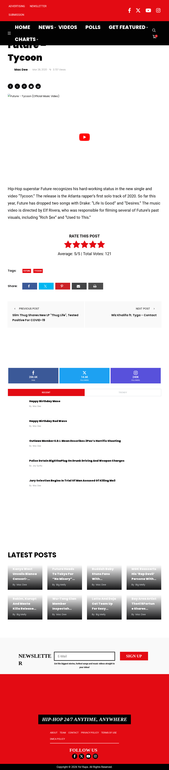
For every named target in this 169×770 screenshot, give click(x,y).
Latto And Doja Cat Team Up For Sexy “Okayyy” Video (104, 609)
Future (26, 271)
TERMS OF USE (109, 732)
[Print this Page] (38, 86)
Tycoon (38, 271)
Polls (93, 27)
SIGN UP (134, 656)
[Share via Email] (31, 86)
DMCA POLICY (57, 739)
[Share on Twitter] (17, 86)
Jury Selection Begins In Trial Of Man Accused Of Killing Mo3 (72, 480)
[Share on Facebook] (10, 86)
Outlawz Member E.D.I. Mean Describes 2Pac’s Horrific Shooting (75, 441)
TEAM (63, 732)
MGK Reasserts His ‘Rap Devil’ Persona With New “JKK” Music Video (144, 579)
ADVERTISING (17, 6)
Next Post (143, 309)
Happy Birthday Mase (44, 401)
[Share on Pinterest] (24, 86)
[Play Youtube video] (84, 137)
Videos (67, 27)
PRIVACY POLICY (90, 732)
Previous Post (29, 309)
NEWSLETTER (38, 6)
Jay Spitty (37, 465)
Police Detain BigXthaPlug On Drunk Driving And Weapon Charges (76, 461)
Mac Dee (37, 406)
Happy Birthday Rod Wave (48, 421)
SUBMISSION (16, 14)
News (45, 27)
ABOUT (53, 732)
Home (22, 27)
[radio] (68, 245)
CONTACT (73, 732)
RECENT (46, 392)
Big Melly (61, 584)
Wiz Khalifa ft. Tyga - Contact (134, 315)
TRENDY (123, 392)
